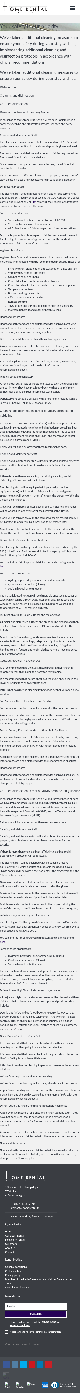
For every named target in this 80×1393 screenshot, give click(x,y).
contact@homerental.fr (25, 1208)
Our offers (11, 1244)
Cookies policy (13, 1271)
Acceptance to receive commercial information (35, 1332)
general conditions (20, 1325)
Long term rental (15, 1239)
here (2, 566)
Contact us (11, 1252)
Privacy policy (13, 1275)
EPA (34, 202)
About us (10, 1248)
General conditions (16, 1267)
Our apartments (14, 1235)
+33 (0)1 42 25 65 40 (23, 1204)
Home (8, 1231)
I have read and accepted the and (35, 1324)
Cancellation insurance (18, 1287)
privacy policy (49, 1322)
